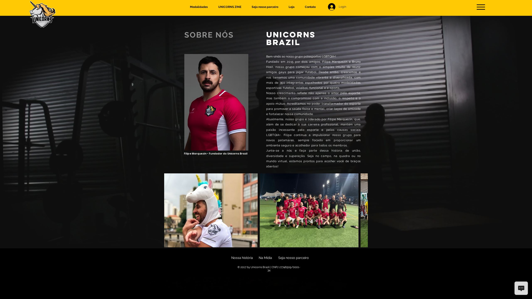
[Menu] (480, 7)
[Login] (331, 7)
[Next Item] (360, 210)
